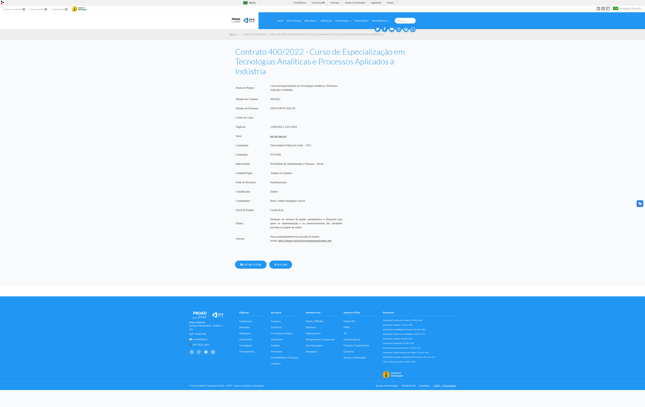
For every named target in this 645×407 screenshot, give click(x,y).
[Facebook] (385, 29)
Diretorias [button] (309, 21)
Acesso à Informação (354, 357)
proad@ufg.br (200, 339)
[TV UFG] (413, 29)
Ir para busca (58, 9)
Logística (276, 363)
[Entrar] (2, 3)
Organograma (313, 333)
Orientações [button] (342, 21)
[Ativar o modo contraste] (608, 8)
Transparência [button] (379, 21)
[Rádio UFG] (406, 29)
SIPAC (346, 327)
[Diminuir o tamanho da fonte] (603, 8)
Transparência (247, 351)
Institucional (294, 21)
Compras (276, 321)
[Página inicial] (234, 22)
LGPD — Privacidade (444, 385)
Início (280, 21)
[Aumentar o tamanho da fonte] (598, 8)
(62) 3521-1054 (201, 344)
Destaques (326, 21)
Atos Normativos (314, 345)
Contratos (276, 327)
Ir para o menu (37, 9)
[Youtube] (392, 29)
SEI (345, 333)
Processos (276, 351)
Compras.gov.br (351, 339)
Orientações (245, 339)
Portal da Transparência (356, 345)
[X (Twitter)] (192, 352)
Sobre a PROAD (314, 321)
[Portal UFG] (249, 22)
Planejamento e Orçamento (320, 339)
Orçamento (277, 339)
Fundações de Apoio (282, 333)
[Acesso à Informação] (79, 9)
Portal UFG (349, 321)
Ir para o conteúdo (13, 9)
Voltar (281, 264)
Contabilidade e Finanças (284, 357)
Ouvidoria (348, 351)
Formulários (361, 21)
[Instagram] (399, 29)
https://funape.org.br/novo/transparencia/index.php (305, 240)
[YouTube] (206, 352)
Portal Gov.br (409, 385)
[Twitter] (377, 29)
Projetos (275, 345)
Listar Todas (252, 264)
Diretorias (244, 327)
